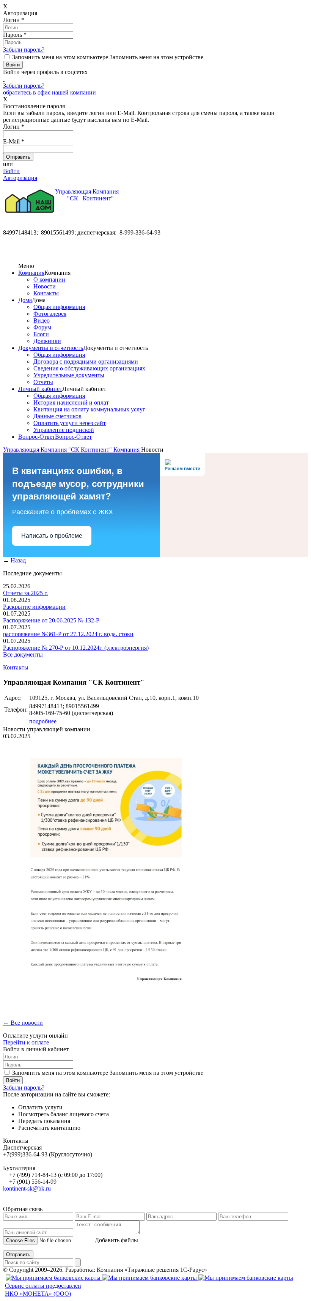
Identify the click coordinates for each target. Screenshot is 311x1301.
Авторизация (20, 178)
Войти (11, 171)
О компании (49, 279)
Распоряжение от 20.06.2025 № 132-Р (51, 620)
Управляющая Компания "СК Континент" (58, 449)
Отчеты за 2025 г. (25, 593)
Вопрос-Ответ (36, 436)
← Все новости (23, 1022)
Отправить (18, 1254)
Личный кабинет (40, 389)
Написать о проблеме (51, 535)
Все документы (23, 654)
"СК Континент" (87, 195)
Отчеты (43, 382)
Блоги (41, 334)
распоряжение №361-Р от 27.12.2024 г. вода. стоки (68, 634)
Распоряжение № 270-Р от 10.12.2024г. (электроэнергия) (76, 647)
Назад (18, 560)
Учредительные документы (68, 375)
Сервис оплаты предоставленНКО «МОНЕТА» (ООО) (43, 1289)
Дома (25, 300)
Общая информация (59, 307)
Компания (31, 272)
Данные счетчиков (57, 416)
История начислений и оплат (71, 402)
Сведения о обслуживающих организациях (89, 368)
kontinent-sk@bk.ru (27, 1188)
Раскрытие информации (34, 606)
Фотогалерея (49, 313)
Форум (42, 327)
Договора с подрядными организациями (85, 361)
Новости (44, 286)
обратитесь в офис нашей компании (49, 92)
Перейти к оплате (26, 1042)
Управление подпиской (63, 430)
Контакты (46, 293)
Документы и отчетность (50, 348)
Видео (41, 320)
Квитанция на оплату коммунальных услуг (89, 409)
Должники (47, 341)
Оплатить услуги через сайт (69, 423)
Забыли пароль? (23, 49)
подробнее (43, 721)
